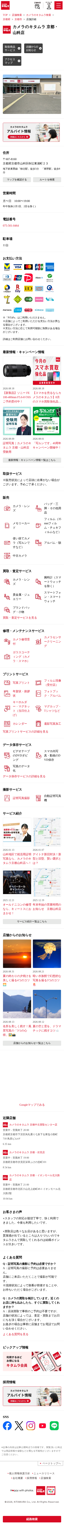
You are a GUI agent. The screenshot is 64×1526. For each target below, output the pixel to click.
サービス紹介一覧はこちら (32, 921)
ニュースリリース (44, 1473)
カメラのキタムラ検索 (38, 15)
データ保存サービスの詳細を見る (24, 776)
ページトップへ (51, 1463)
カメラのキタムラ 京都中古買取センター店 (33, 1124)
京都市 (18, 19)
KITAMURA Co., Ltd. (25, 1501)
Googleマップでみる (32, 1104)
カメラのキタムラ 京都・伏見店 (27, 1152)
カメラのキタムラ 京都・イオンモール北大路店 (34, 1177)
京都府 (6, 19)
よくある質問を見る (15, 1334)
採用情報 (32, 1477)
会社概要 (18, 1477)
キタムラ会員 (49, 3)
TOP (5, 15)
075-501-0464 (11, 225)
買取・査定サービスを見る (20, 617)
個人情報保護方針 (19, 1473)
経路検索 (32, 1519)
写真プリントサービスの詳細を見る (25, 731)
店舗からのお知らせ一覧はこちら (32, 1043)
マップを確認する (17, 179)
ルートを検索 (47, 179)
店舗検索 (37, 3)
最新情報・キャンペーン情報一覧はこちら (32, 460)
